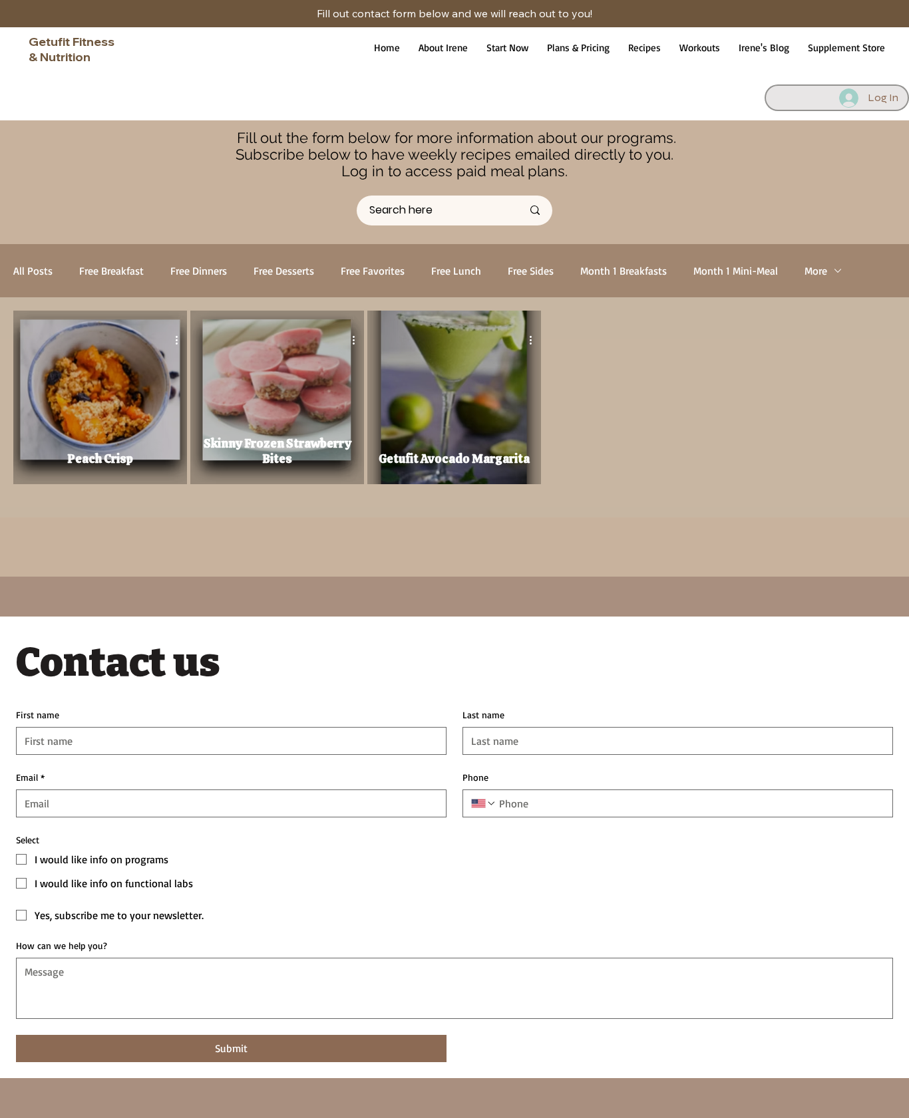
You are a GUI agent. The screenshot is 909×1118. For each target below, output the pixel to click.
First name (37, 714)
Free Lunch (456, 270)
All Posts (33, 270)
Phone (475, 777)
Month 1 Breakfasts (623, 270)
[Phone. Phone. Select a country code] (483, 803)
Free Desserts (284, 270)
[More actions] (181, 340)
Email (30, 777)
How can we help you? (61, 945)
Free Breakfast (111, 270)
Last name (483, 714)
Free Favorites (373, 270)
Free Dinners (198, 270)
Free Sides (531, 270)
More (816, 270)
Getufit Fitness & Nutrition (71, 49)
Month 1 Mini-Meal (735, 270)
